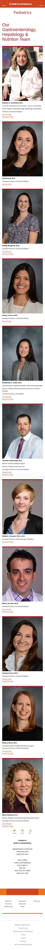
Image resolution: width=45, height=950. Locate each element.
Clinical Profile (6, 115)
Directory (23, 941)
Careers (23, 935)
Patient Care (8, 906)
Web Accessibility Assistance (23, 944)
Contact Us (41, 892)
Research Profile (7, 117)
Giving (23, 938)
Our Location (3, 892)
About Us (8, 901)
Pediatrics (23, 12)
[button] (41, 4)
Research (22, 901)
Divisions (8, 904)
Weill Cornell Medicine (22, 917)
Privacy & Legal (23, 928)
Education (22, 904)
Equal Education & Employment (23, 931)
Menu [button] (4, 6)
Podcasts (36, 901)
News (22, 906)
